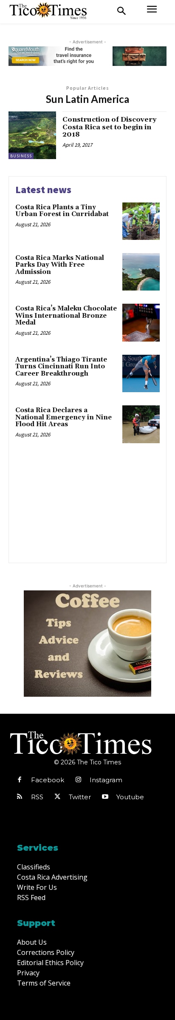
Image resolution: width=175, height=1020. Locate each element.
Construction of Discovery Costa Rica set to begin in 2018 (109, 127)
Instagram (106, 780)
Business (21, 156)
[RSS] (19, 797)
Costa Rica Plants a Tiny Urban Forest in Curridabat (62, 211)
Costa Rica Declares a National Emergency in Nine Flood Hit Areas (63, 417)
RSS (37, 797)
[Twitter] (57, 797)
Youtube (130, 797)
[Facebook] (19, 780)
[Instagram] (78, 780)
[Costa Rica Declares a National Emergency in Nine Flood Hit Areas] (141, 424)
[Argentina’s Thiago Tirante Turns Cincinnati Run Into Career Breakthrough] (141, 373)
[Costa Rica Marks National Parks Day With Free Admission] (141, 272)
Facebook (47, 780)
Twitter (80, 797)
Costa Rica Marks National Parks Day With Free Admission (59, 265)
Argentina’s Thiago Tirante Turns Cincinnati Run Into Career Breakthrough (61, 367)
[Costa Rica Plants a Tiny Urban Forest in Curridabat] (141, 221)
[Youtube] (105, 797)
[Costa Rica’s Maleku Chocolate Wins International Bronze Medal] (141, 322)
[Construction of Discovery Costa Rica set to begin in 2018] (32, 135)
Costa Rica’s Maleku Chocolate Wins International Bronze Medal (66, 316)
